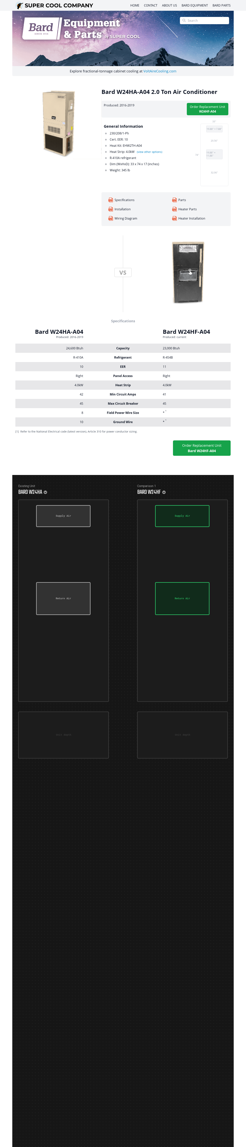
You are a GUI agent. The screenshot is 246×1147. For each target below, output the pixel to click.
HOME (134, 5)
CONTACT (150, 5)
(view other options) (149, 152)
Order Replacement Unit (207, 109)
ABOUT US (169, 5)
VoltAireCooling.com (159, 71)
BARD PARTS (222, 5)
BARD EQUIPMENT (195, 5)
